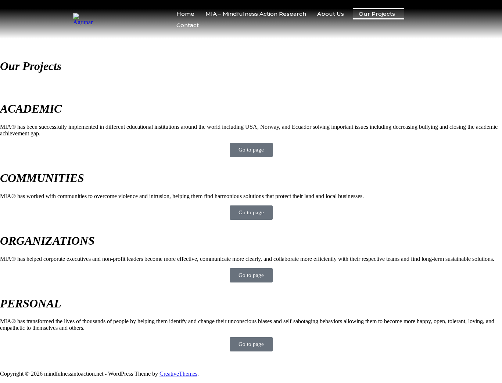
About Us (330, 13)
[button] (332, 13)
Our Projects (377, 13)
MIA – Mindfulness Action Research (255, 13)
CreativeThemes (178, 374)
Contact (187, 25)
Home (185, 13)
